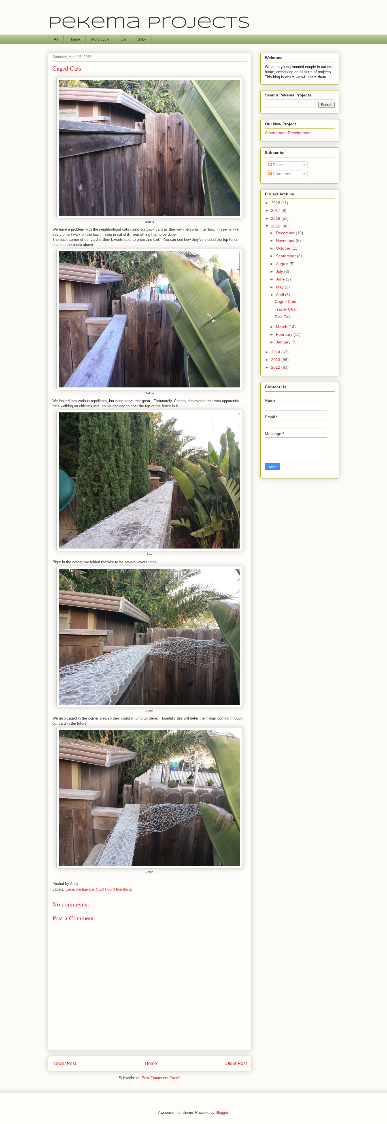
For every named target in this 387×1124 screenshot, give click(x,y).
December (286, 233)
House (74, 39)
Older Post (236, 1063)
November (286, 240)
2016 (276, 218)
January (284, 342)
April (280, 294)
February (285, 334)
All (56, 39)
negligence (85, 889)
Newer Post (64, 1063)
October (284, 248)
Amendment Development (288, 132)
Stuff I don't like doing (114, 889)
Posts (277, 165)
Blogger (222, 1112)
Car (123, 39)
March (282, 326)
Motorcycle (100, 39)
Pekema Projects (149, 23)
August (283, 264)
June (281, 279)
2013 (276, 359)
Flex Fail (282, 317)
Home (151, 1063)
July (280, 271)
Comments (282, 173)
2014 (276, 352)
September (286, 256)
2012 (276, 367)
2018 (276, 203)
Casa (69, 889)
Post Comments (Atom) (161, 1078)
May (280, 287)
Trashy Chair (286, 309)
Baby (142, 39)
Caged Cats (285, 301)
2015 (276, 226)
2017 (276, 210)
